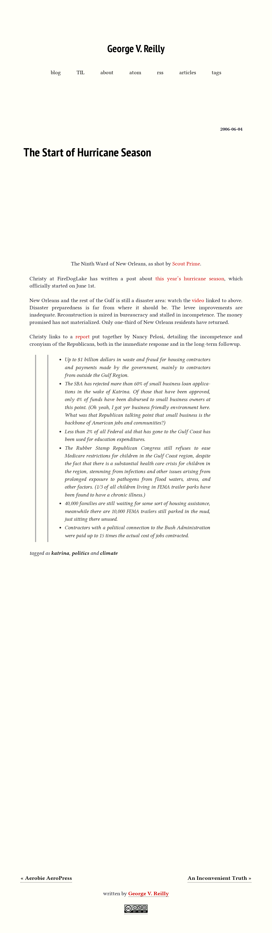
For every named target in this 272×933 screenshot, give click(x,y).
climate (108, 553)
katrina (60, 553)
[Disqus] (136, 630)
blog (56, 72)
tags (216, 72)
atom (135, 72)
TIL (80, 72)
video (198, 300)
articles (187, 72)
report (82, 336)
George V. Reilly (136, 48)
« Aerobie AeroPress (46, 878)
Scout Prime (186, 263)
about (106, 72)
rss (160, 72)
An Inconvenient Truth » (220, 878)
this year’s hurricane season (189, 278)
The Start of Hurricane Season (87, 152)
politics (80, 553)
